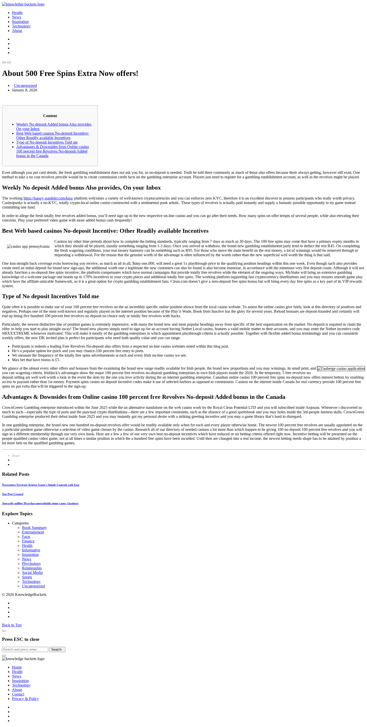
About (17, 30)
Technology (21, 26)
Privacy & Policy (25, 699)
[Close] (4, 631)
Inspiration (20, 21)
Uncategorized (25, 85)
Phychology (31, 563)
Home (17, 667)
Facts (26, 536)
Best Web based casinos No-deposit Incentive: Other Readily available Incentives (52, 135)
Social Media (32, 572)
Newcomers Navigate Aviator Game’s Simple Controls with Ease (40, 484)
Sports (27, 577)
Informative (31, 550)
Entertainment (33, 532)
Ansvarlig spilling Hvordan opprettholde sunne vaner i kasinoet (40, 503)
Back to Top (11, 625)
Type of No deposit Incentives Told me (47, 142)
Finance (28, 541)
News (16, 17)
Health (17, 12)
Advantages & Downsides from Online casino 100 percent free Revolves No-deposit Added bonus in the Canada (52, 151)
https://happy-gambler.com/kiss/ (48, 198)
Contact (18, 694)
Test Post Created (12, 493)
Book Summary (34, 527)
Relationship (32, 568)
